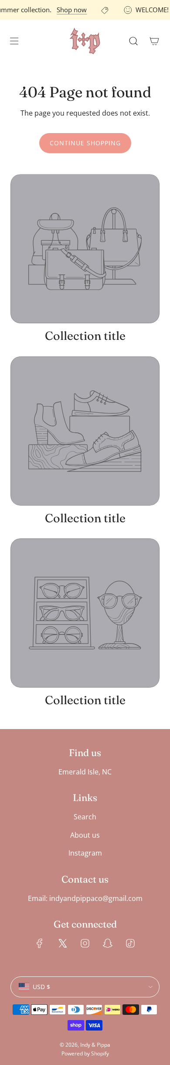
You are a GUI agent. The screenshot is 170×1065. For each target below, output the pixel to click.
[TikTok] (130, 943)
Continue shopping (85, 143)
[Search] (133, 41)
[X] (62, 943)
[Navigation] (13, 41)
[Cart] (154, 41)
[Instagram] (85, 943)
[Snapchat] (107, 943)
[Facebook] (39, 943)
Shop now (70, 9)
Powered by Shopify (85, 1053)
